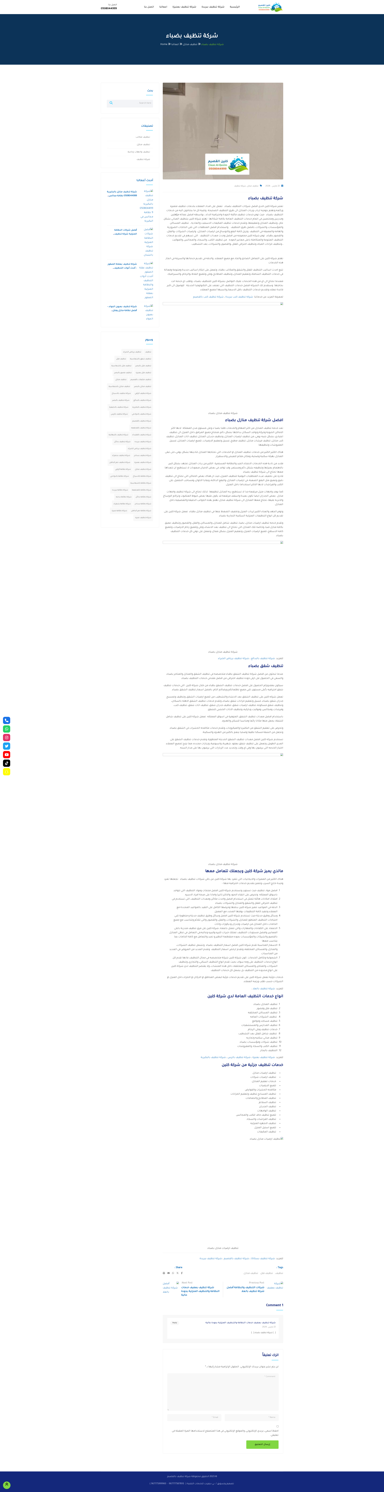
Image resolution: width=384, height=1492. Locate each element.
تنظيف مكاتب (143, 137)
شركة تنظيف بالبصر (120, 400)
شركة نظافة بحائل (143, 497)
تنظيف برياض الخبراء (132, 352)
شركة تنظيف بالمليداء (141, 435)
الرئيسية (235, 7)
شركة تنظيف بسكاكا (263, 1258)
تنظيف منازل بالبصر (142, 387)
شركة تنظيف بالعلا (264, 988)
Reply (174, 1323)
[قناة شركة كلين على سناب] (6, 771)
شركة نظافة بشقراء (122, 504)
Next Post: (187, 1283)
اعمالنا (163, 7)
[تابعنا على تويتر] (6, 746)
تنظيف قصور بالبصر (123, 373)
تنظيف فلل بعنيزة (143, 373)
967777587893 (176, 1484)
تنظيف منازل (252, 186)
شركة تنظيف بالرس (239, 1057)
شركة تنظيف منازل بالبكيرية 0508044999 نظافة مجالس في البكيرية (122, 196)
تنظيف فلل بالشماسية (121, 366)
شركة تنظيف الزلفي (143, 393)
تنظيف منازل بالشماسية (119, 387)
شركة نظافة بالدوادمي (119, 476)
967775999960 (158, 1484)
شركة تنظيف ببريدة (213, 7)
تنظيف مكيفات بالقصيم (140, 380)
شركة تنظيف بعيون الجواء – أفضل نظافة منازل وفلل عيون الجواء (122, 311)
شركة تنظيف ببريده (143, 442)
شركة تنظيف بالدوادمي (141, 414)
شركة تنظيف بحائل (122, 442)
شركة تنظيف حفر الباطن (119, 462)
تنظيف (279, 1273)
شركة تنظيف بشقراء (121, 456)
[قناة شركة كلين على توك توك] (6, 763)
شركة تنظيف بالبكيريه (141, 407)
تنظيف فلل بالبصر (143, 366)
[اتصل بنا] (6, 720)
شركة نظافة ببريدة (120, 490)
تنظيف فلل (267, 1273)
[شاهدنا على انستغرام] (6, 737)
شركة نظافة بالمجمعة (141, 490)
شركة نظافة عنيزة (119, 511)
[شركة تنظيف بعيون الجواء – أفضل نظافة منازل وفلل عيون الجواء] (146, 312)
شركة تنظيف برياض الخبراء (233, 658)
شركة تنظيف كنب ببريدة (239, 297)
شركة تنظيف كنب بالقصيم (208, 297)
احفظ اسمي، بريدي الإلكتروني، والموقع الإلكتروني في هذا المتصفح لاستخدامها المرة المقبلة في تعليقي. (225, 1433)
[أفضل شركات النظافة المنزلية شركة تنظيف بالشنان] (146, 242)
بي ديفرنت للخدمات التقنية (200, 1484)
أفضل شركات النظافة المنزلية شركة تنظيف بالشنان (125, 234)
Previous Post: (256, 1283)
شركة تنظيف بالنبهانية (118, 435)
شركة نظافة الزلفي (123, 469)
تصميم (230, 1484)
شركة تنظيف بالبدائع (263, 658)
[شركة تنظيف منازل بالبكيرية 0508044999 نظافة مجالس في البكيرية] (146, 206)
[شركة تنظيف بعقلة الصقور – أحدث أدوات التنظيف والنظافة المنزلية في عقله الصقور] (146, 281)
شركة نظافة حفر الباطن (141, 511)
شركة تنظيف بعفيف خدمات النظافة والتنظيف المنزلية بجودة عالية (200, 1291)
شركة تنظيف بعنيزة (184, 7)
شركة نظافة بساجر (143, 504)
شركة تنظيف (240, 186)
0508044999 (109, 8)
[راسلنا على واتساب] (6, 729)
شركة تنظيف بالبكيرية (213, 1057)
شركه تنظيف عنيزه (143, 518)
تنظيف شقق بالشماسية (140, 359)
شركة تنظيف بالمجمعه (141, 428)
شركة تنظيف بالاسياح (121, 393)
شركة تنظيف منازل (143, 469)
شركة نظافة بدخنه (124, 497)
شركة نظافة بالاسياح (142, 476)
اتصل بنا (149, 7)
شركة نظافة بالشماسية (140, 483)
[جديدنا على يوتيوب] (6, 754)
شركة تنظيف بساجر (142, 456)
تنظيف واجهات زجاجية (139, 152)
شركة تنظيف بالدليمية (118, 407)
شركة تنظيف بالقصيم (236, 1258)
